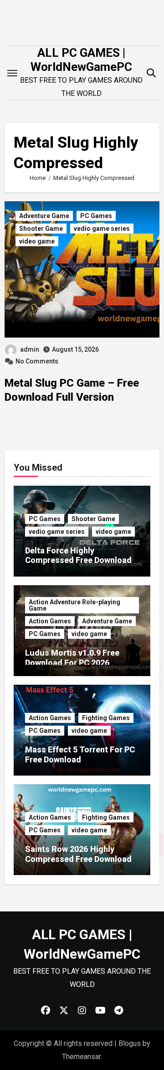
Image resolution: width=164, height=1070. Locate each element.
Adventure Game (44, 215)
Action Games (50, 621)
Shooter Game (41, 228)
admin (29, 349)
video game (37, 241)
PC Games (96, 215)
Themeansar (81, 1056)
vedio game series (102, 228)
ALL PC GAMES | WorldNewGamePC (81, 60)
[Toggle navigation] (12, 73)
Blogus (129, 1043)
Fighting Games (106, 718)
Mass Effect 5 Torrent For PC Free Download (80, 754)
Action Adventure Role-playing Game (74, 605)
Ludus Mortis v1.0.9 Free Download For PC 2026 (72, 657)
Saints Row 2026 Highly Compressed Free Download (78, 854)
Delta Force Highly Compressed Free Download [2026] (78, 560)
